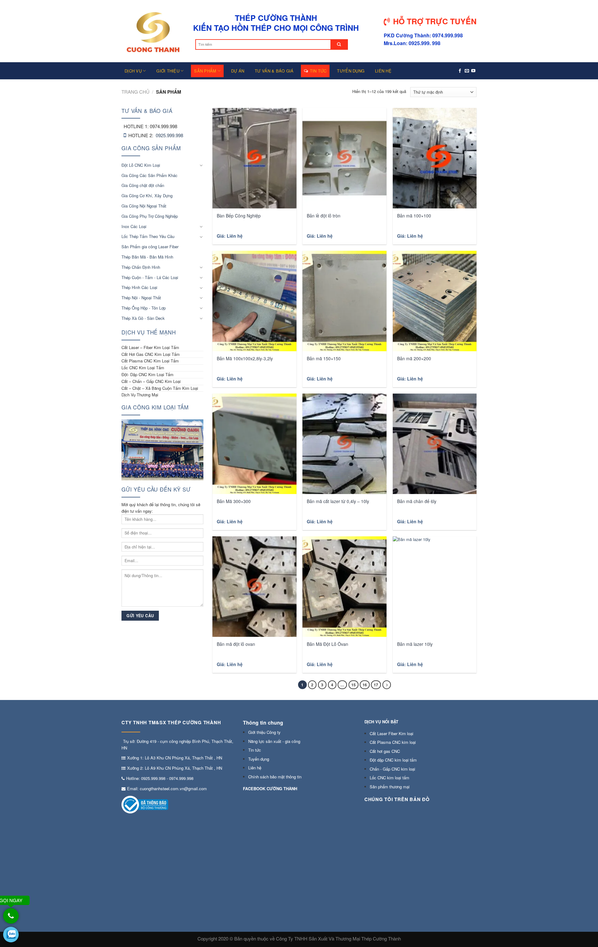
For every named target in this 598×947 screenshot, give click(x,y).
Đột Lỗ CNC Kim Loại (140, 165)
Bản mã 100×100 (414, 215)
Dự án (237, 71)
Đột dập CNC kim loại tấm (393, 760)
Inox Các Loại (133, 226)
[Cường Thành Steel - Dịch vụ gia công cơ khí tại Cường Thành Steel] (152, 31)
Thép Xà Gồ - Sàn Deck (143, 318)
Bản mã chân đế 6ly (416, 501)
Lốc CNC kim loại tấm (389, 778)
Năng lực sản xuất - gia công (274, 741)
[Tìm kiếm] (339, 44)
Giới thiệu (167, 71)
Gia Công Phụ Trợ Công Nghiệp (149, 216)
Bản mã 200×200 (414, 358)
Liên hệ (383, 71)
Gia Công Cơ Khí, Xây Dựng (147, 195)
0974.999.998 (181, 778)
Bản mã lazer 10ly (415, 644)
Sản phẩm (205, 71)
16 (365, 685)
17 (376, 685)
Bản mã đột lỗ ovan (236, 644)
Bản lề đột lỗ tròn (323, 215)
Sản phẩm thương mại (390, 787)
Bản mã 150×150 (324, 358)
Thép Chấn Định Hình (140, 267)
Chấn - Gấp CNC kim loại (392, 769)
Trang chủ (135, 91)
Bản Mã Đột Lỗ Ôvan (327, 644)
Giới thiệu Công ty (264, 732)
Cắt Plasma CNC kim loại (393, 742)
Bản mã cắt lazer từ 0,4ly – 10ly (338, 501)
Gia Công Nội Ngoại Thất (143, 206)
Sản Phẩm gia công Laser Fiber (149, 247)
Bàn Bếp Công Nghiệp (239, 215)
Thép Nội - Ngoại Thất (141, 298)
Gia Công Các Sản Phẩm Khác (149, 175)
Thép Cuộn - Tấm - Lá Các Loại (149, 277)
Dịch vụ (133, 71)
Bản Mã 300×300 (234, 501)
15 (353, 685)
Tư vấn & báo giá (274, 71)
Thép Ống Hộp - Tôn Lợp (143, 308)
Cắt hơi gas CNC (385, 751)
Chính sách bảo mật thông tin (274, 777)
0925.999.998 (169, 135)
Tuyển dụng (350, 71)
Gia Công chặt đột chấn (142, 185)
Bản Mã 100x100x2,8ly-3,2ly (245, 358)
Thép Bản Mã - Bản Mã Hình (147, 257)
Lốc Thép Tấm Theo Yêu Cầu (147, 236)
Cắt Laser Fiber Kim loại (391, 733)
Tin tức (318, 71)
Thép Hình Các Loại (139, 287)
